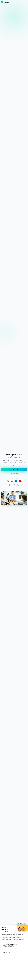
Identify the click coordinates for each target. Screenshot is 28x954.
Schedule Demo (14, 473)
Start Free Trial (14, 469)
